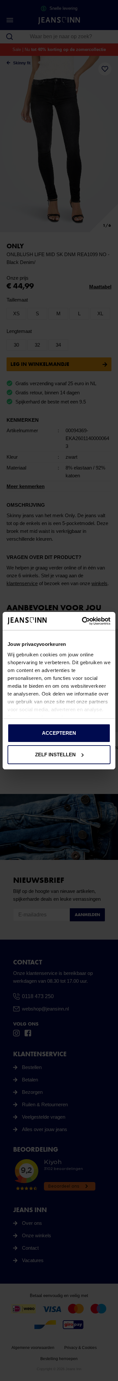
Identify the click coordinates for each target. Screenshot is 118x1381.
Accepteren (59, 733)
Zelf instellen (55, 754)
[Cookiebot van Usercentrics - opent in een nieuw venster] (83, 621)
